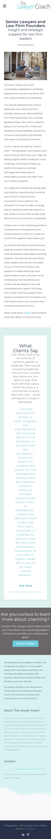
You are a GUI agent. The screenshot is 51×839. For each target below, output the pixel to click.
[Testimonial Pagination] (14, 592)
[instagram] (28, 834)
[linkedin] (23, 834)
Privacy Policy (30, 829)
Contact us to (24, 769)
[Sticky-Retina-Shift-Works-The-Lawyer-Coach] (34, 2)
